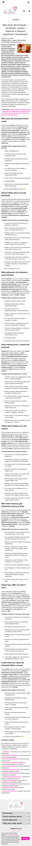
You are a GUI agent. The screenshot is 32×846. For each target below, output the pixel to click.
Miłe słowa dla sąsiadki (9, 780)
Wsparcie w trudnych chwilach (17, 113)
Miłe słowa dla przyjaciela (10, 755)
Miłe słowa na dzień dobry (10, 787)
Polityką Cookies (10, 834)
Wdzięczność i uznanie (18, 111)
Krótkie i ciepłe (14, 109)
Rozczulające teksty (24, 109)
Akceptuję (25, 838)
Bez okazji (14, 115)
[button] (16, 813)
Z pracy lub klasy (6, 111)
